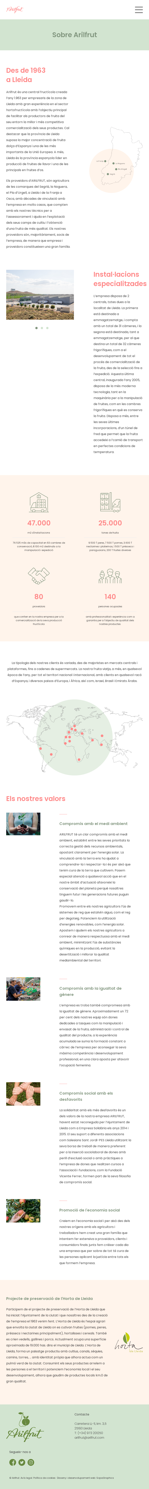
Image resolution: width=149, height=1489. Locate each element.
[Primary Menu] (139, 10)
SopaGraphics (105, 1478)
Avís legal (26, 1478)
